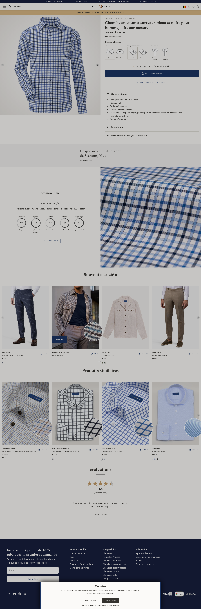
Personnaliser (90, 600)
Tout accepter (110, 600)
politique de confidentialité (109, 605)
